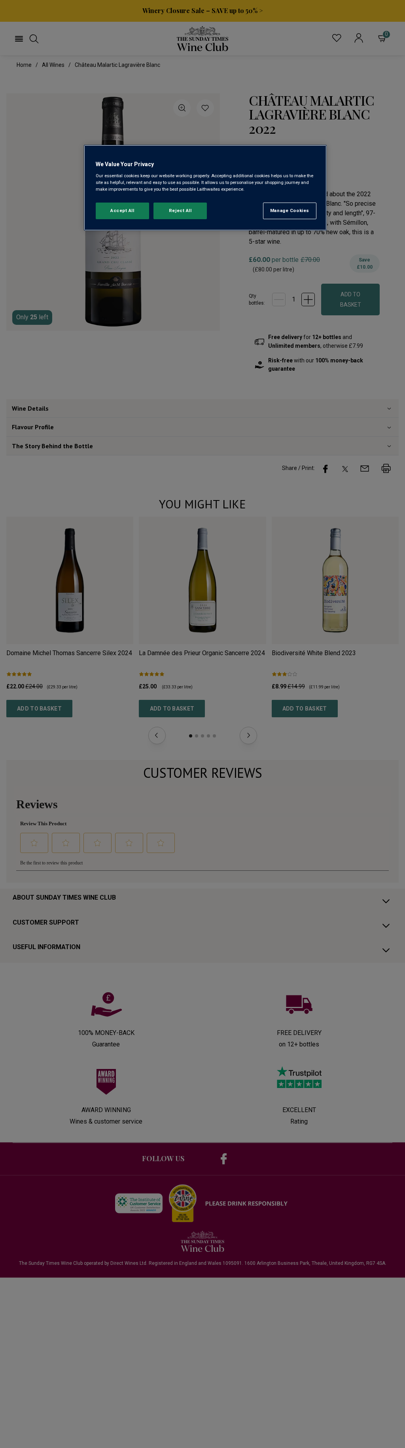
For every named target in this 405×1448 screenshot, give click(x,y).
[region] (205, 188)
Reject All (180, 210)
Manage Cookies (289, 210)
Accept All (122, 210)
